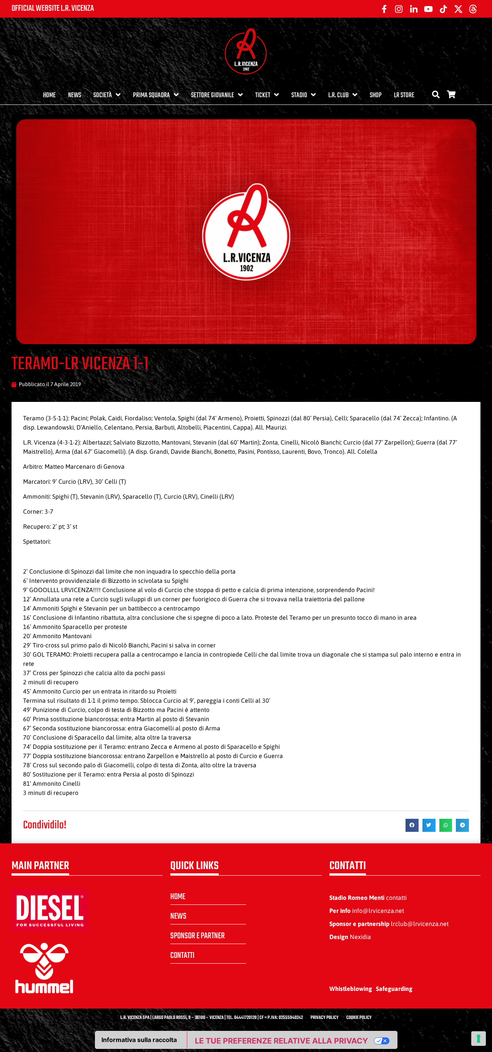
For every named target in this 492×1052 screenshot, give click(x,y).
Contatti (182, 955)
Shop (376, 95)
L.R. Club (338, 95)
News (74, 95)
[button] (412, 825)
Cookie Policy (359, 1018)
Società (102, 95)
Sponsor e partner (197, 935)
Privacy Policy (325, 1018)
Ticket (262, 95)
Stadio (299, 95)
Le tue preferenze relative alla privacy (281, 1040)
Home (49, 95)
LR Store (404, 95)
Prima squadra (151, 95)
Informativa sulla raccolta (139, 1040)
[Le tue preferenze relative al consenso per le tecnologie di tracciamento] (478, 1038)
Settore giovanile (212, 95)
